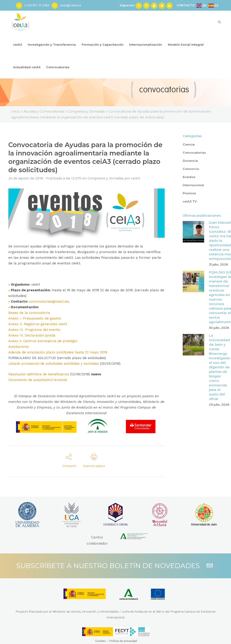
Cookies (100, 641)
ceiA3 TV (190, 201)
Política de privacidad (123, 641)
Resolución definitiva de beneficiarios (38, 374)
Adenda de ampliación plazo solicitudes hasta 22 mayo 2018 (57, 352)
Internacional (193, 185)
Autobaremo (18, 347)
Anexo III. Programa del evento (34, 330)
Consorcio (191, 169)
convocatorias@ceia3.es (48, 301)
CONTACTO (186, 5)
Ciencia (189, 144)
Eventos (189, 177)
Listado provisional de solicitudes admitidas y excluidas (53, 364)
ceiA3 (135, 178)
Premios (189, 193)
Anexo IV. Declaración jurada (31, 335)
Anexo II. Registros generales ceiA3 (37, 324)
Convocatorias (194, 152)
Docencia (190, 160)
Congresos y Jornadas (106, 178)
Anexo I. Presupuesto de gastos (34, 318)
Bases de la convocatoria (29, 313)
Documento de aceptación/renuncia (37, 380)
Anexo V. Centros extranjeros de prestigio (42, 341)
